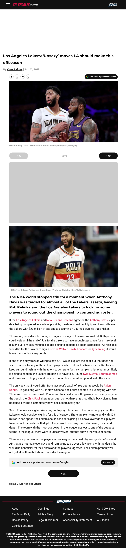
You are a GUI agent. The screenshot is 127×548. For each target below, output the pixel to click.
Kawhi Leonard (78, 349)
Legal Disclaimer (48, 520)
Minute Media (19, 534)
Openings (43, 508)
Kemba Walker (59, 349)
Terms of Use (105, 514)
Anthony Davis (99, 320)
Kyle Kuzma (90, 373)
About (15, 508)
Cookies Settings (22, 525)
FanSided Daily (21, 514)
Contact (68, 508)
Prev (18, 155)
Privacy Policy (71, 514)
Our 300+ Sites (106, 508)
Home (12, 483)
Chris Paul (33, 398)
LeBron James (108, 373)
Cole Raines (14, 69)
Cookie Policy (20, 520)
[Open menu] (8, 4)
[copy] (28, 76)
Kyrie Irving (98, 349)
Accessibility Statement (77, 520)
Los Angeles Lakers (28, 320)
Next (108, 155)
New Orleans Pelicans (59, 320)
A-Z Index (103, 520)
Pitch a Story (45, 514)
